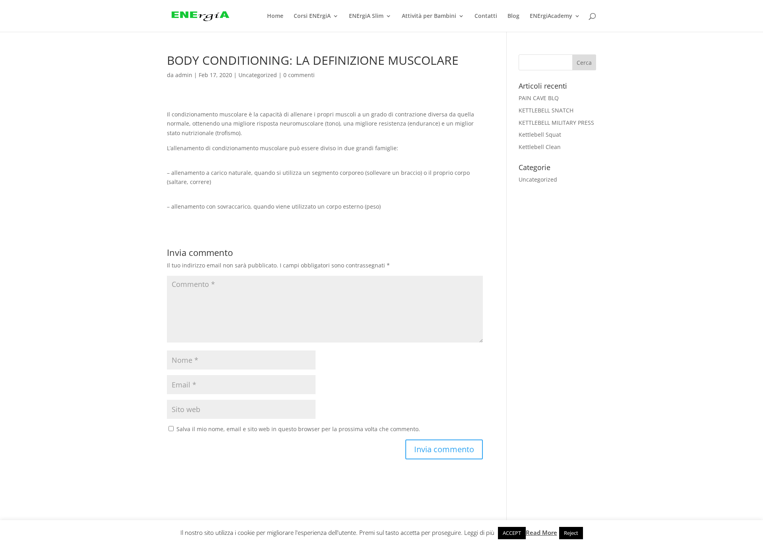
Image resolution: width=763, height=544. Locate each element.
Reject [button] (571, 532)
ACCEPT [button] (512, 532)
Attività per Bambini (429, 16)
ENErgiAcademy (551, 16)
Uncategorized (257, 75)
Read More (541, 532)
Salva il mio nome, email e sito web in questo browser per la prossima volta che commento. (298, 429)
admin (183, 75)
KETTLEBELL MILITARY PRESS (556, 122)
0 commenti (299, 75)
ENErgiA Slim (366, 16)
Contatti (485, 16)
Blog (513, 16)
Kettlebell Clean (540, 147)
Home (275, 16)
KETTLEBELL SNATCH (546, 110)
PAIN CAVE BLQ (539, 98)
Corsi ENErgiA (312, 16)
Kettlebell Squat (540, 134)
